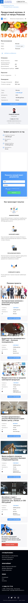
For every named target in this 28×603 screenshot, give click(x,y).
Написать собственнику (14, 318)
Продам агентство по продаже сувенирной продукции (14, 379)
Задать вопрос (22, 600)
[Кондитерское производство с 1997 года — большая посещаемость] (14, 329)
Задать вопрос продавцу (14, 123)
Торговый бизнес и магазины (11, 7)
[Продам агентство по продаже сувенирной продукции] (14, 369)
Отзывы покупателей (7, 559)
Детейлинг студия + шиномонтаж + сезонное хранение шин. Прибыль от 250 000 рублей (14, 499)
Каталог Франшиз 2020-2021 (9, 566)
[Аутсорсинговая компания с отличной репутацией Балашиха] (14, 292)
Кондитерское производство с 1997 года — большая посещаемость (13, 340)
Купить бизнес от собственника (10, 556)
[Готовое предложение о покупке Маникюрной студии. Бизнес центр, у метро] (14, 408)
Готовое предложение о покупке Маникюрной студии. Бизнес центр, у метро (13, 418)
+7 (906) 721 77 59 (20, 1)
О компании (5, 577)
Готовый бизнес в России (7, 5)
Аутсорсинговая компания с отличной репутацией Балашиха (12, 302)
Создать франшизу (6, 570)
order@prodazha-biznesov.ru (21, 2)
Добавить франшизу (7, 568)
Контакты (4, 581)
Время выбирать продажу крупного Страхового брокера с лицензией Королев (14, 458)
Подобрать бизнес (9, 544)
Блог (3, 579)
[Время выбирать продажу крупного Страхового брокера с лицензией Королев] (14, 447)
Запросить (14, 192)
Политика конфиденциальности (10, 600)
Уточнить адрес (19, 46)
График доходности (14, 104)
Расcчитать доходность (8, 557)
